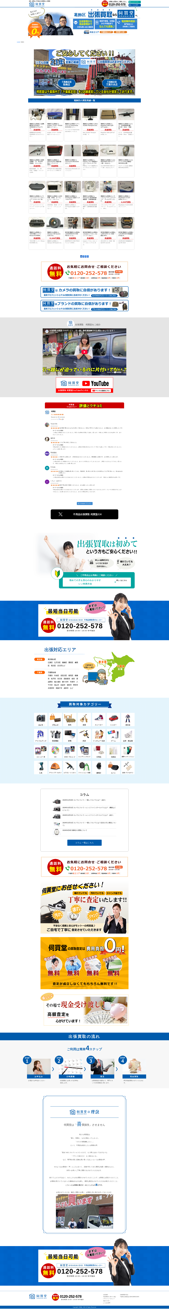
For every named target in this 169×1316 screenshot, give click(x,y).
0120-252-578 (117, 4)
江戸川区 (57, 662)
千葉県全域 (52, 672)
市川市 (59, 679)
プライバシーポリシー (109, 1298)
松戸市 (53, 679)
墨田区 (70, 662)
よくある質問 (134, 5)
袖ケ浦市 (57, 682)
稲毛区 (70, 675)
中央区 (56, 675)
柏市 (73, 679)
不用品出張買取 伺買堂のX (87, 514)
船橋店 (66, 83)
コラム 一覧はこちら (84, 843)
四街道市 (67, 679)
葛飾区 (64, 662)
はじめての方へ (135, 2)
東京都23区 (52, 659)
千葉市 (50, 675)
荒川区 (53, 665)
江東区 (50, 662)
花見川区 (64, 675)
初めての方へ (106, 1300)
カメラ (40, 725)
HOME (18, 42)
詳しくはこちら (121, 580)
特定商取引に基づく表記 (109, 1296)
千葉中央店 (112, 83)
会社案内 (105, 1294)
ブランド (55, 725)
